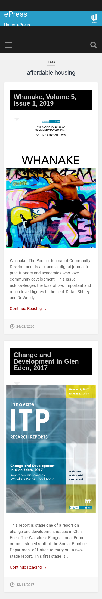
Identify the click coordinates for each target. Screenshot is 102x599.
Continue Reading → (28, 308)
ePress (15, 14)
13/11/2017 (25, 585)
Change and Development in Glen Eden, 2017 (46, 361)
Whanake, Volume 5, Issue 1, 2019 (45, 100)
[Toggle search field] (93, 45)
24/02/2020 (25, 326)
